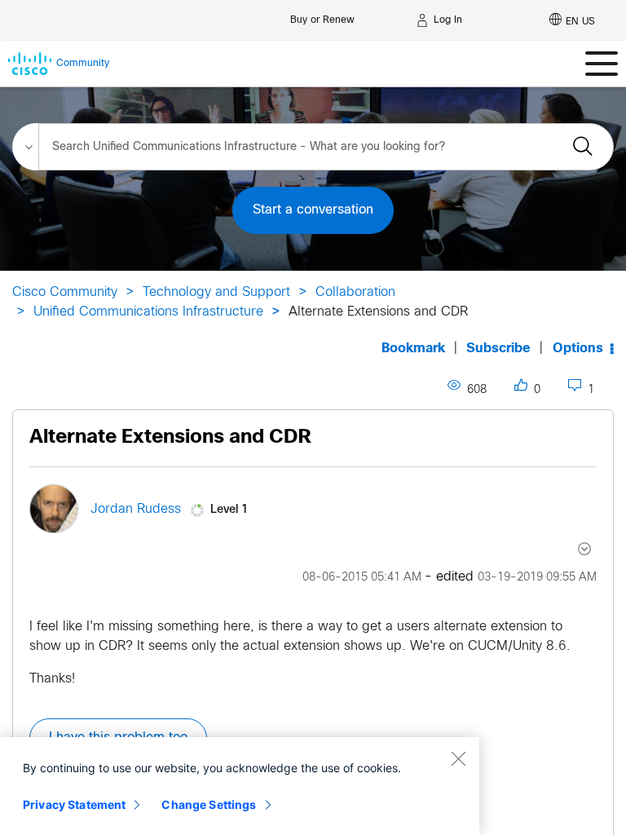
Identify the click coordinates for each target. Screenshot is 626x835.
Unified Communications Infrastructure (148, 312)
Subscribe (498, 348)
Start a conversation (313, 210)
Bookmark (413, 348)
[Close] (458, 758)
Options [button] (578, 348)
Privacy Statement (74, 804)
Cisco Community (64, 292)
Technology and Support (216, 292)
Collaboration (355, 292)
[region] (239, 786)
